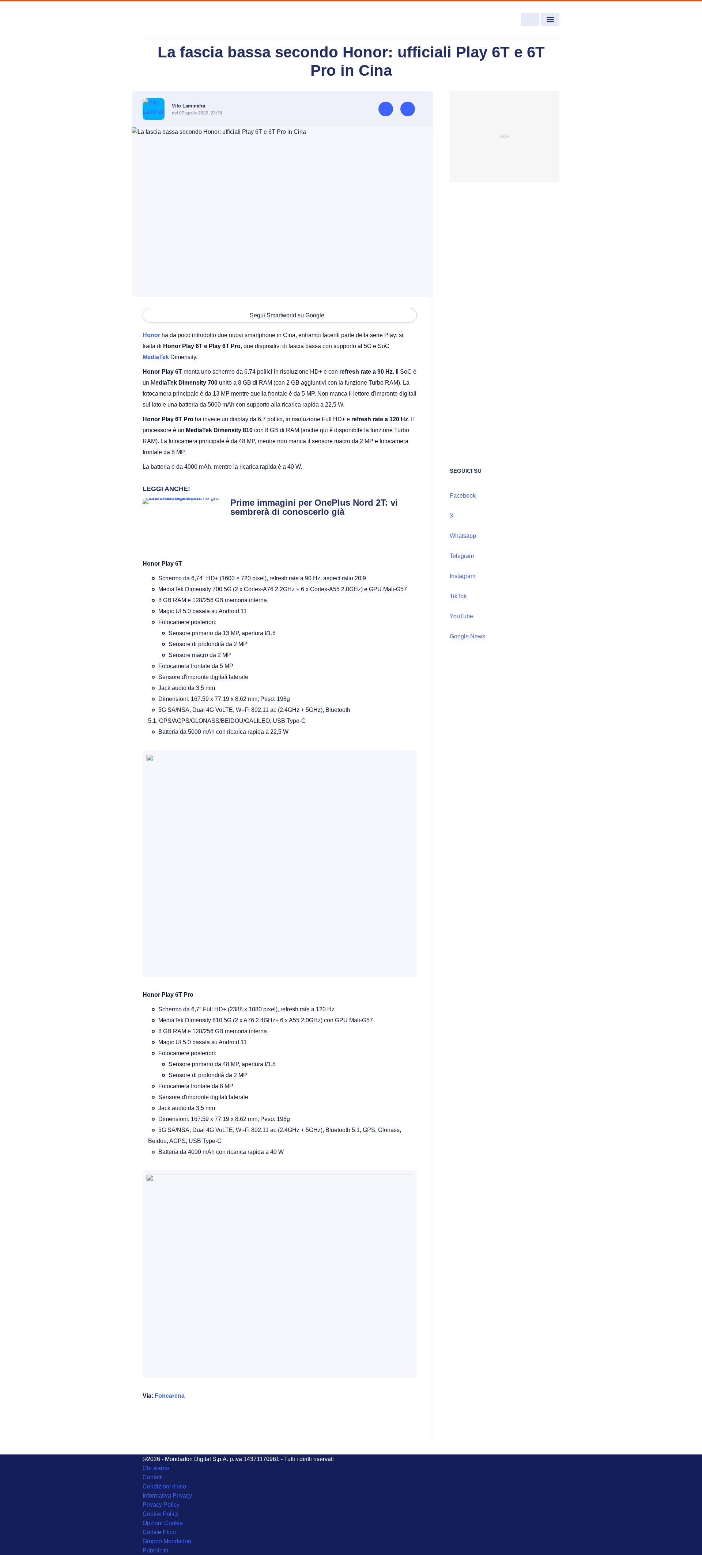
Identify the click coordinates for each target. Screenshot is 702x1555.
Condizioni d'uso (164, 1486)
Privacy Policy (161, 1505)
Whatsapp (463, 536)
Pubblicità (156, 1550)
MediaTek (156, 357)
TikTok (458, 596)
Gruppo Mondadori (167, 1541)
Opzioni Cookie (163, 1523)
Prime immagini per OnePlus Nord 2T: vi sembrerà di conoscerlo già (314, 507)
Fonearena (170, 1396)
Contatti (153, 1477)
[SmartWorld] (185, 20)
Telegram (462, 556)
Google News (467, 636)
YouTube (461, 616)
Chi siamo (156, 1468)
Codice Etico (159, 1532)
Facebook (463, 495)
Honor (151, 335)
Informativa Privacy (167, 1495)
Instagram (462, 576)
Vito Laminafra (188, 106)
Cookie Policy (161, 1514)
